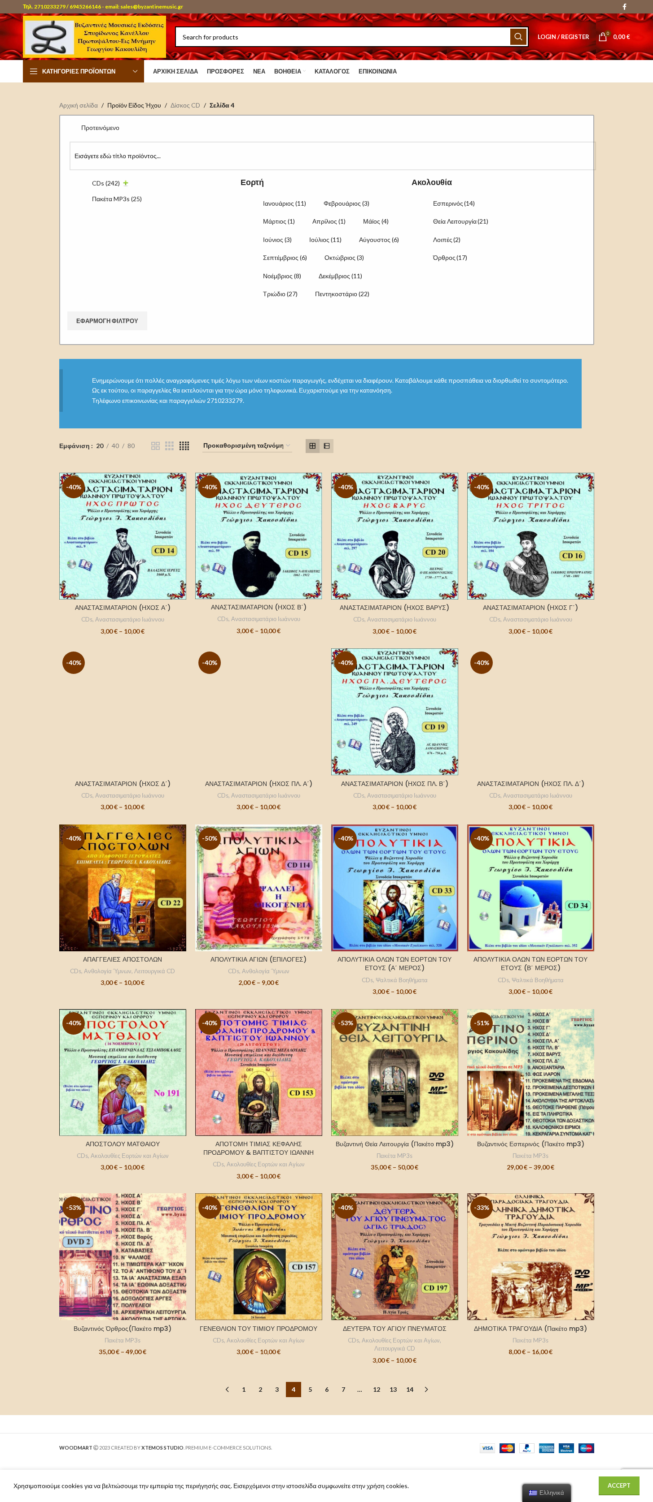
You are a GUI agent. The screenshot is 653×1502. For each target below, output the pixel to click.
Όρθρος (450, 257)
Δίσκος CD (185, 105)
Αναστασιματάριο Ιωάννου (129, 619)
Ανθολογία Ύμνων (107, 971)
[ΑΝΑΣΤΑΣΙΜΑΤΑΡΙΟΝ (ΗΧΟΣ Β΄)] (258, 536)
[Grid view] (313, 446)
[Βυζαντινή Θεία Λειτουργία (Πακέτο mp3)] (394, 1072)
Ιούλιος (325, 239)
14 (409, 1389)
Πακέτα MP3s (117, 199)
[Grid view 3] (169, 446)
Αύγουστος (379, 239)
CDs (106, 183)
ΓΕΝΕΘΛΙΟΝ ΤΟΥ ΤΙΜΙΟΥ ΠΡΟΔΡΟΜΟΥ (258, 1328)
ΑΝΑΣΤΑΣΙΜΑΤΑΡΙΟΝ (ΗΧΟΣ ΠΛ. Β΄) (394, 783)
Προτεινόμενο (100, 127)
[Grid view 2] (155, 446)
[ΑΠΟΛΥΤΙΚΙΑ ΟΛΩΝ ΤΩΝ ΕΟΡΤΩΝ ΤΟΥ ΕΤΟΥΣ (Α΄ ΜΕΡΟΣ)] (394, 887)
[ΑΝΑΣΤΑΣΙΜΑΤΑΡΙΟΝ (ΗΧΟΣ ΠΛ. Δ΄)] (530, 711)
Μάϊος (376, 221)
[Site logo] (94, 36)
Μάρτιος (279, 221)
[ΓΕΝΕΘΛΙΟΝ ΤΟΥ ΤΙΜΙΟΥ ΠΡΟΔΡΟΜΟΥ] (258, 1256)
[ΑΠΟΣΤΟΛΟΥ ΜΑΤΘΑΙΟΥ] (122, 1072)
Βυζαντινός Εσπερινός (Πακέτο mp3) (530, 1143)
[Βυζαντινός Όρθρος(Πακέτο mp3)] (122, 1256)
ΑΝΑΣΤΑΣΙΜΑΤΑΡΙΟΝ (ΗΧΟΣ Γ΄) (530, 607)
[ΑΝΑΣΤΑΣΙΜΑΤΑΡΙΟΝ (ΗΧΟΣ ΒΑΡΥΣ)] (394, 536)
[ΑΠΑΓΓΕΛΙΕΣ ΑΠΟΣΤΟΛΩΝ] (122, 887)
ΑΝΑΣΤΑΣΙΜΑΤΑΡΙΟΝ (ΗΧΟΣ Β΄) (259, 607)
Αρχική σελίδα (78, 105)
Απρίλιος (329, 221)
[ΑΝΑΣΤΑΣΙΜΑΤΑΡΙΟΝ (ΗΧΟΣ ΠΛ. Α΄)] (258, 711)
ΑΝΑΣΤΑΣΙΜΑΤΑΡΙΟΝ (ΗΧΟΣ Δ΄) (123, 783)
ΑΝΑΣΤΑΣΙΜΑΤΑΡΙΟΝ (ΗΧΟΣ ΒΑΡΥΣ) (394, 607)
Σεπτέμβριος (285, 257)
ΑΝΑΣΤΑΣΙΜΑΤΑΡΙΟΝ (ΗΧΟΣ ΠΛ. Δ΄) (530, 783)
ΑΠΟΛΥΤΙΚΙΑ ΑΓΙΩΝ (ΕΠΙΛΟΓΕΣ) (258, 959)
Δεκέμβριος (340, 276)
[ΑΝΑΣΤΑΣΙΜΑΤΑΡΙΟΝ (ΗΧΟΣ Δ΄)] (122, 711)
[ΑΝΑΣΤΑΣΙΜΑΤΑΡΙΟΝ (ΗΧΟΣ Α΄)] (122, 536)
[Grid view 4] (184, 446)
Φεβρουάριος (346, 203)
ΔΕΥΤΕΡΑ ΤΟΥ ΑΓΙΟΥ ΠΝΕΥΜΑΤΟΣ (395, 1328)
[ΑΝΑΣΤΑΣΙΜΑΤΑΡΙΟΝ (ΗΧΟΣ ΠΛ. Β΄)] (394, 711)
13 (393, 1389)
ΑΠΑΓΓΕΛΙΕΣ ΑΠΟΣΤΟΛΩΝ (122, 959)
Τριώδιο (280, 294)
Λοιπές (446, 239)
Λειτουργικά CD (154, 971)
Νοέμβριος (282, 276)
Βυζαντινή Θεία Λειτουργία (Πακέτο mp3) (395, 1143)
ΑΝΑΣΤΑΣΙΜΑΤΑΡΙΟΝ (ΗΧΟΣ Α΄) (123, 607)
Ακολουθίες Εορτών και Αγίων (130, 1155)
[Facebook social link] (624, 7)
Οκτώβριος (344, 257)
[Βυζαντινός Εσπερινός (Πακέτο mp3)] (530, 1072)
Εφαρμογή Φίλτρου (107, 320)
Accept (619, 1485)
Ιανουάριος (284, 203)
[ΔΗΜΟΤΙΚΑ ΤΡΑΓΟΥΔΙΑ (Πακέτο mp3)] (530, 1256)
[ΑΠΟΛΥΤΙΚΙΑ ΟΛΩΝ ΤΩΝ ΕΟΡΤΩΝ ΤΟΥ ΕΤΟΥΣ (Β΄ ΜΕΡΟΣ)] (530, 887)
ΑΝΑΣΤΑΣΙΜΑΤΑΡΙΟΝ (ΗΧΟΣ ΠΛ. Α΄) (258, 783)
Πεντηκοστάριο (342, 294)
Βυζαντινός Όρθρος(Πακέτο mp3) (122, 1328)
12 (376, 1389)
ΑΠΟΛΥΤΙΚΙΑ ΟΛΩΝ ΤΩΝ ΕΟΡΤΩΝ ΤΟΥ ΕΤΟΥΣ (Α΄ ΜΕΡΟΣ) (394, 964)
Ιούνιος (277, 239)
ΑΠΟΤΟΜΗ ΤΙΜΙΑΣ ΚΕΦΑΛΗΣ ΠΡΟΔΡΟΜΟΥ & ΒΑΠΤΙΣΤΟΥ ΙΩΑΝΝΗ (258, 1148)
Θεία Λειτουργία (460, 221)
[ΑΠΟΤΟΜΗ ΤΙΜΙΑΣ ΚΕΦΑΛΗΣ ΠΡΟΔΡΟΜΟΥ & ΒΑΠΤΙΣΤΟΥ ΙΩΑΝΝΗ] (258, 1072)
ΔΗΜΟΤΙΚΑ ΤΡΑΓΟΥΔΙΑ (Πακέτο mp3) (530, 1328)
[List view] (326, 446)
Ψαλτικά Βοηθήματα (402, 980)
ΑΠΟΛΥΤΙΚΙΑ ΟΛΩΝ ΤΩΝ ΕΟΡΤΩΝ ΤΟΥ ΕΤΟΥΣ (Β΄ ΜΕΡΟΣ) (530, 964)
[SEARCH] (518, 37)
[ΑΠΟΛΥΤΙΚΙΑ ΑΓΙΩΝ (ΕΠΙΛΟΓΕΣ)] (258, 887)
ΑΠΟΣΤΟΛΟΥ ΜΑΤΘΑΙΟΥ (123, 1143)
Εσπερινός (454, 203)
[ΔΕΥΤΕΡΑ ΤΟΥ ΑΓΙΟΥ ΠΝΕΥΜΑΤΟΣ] (394, 1256)
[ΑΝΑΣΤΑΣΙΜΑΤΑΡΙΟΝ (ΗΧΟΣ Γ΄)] (530, 536)
